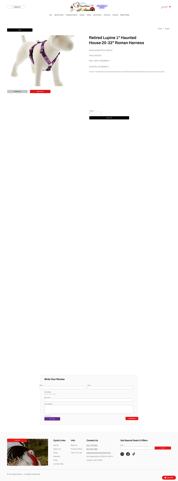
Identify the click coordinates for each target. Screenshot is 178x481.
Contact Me (58, 464)
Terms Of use (76, 453)
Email (89, 385)
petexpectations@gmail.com (98, 453)
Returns (74, 445)
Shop (55, 453)
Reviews (56, 456)
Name (40, 385)
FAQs (55, 460)
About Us (57, 449)
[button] (52, 418)
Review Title (47, 397)
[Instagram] (122, 454)
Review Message (48, 403)
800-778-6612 (91, 445)
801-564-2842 (92, 449)
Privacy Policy (76, 449)
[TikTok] (134, 454)
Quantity (91, 110)
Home (55, 445)
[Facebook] (128, 454)
